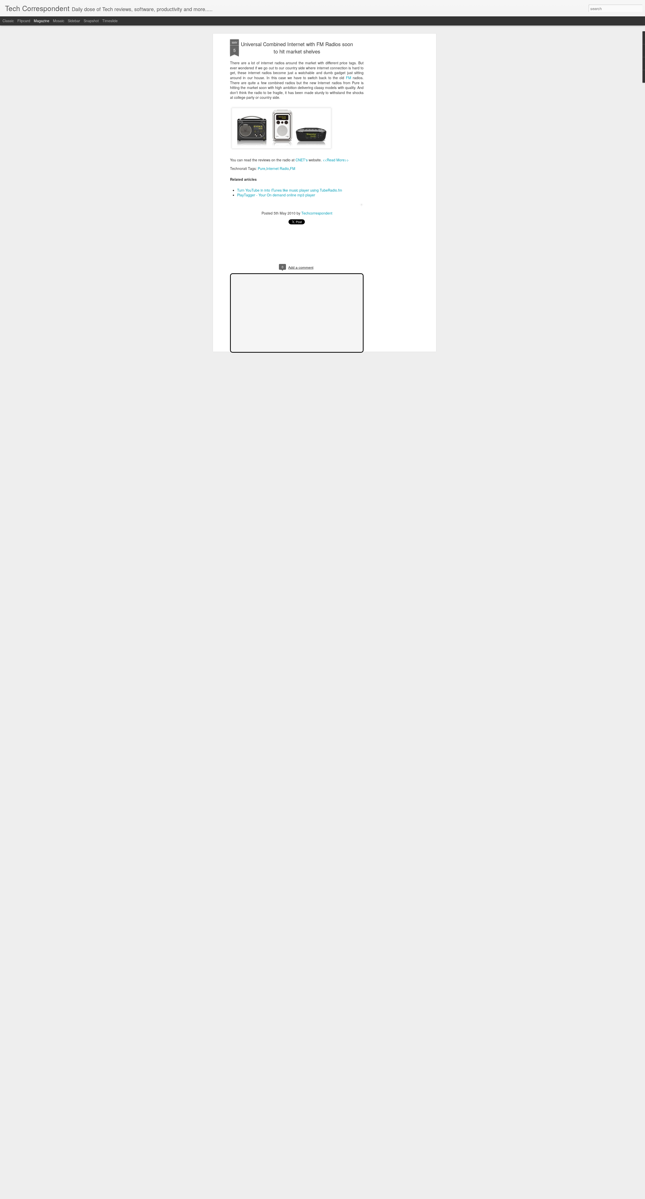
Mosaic (58, 20)
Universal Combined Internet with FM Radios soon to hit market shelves (297, 47)
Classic (8, 20)
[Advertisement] (391, 118)
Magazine (41, 20)
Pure (261, 168)
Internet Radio (277, 168)
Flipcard (23, 20)
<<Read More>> (336, 159)
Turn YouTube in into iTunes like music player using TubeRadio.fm (289, 189)
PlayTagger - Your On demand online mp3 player (276, 194)
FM (348, 77)
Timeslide (110, 20)
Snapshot (91, 20)
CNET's (302, 159)
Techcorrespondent (316, 213)
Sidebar (74, 20)
